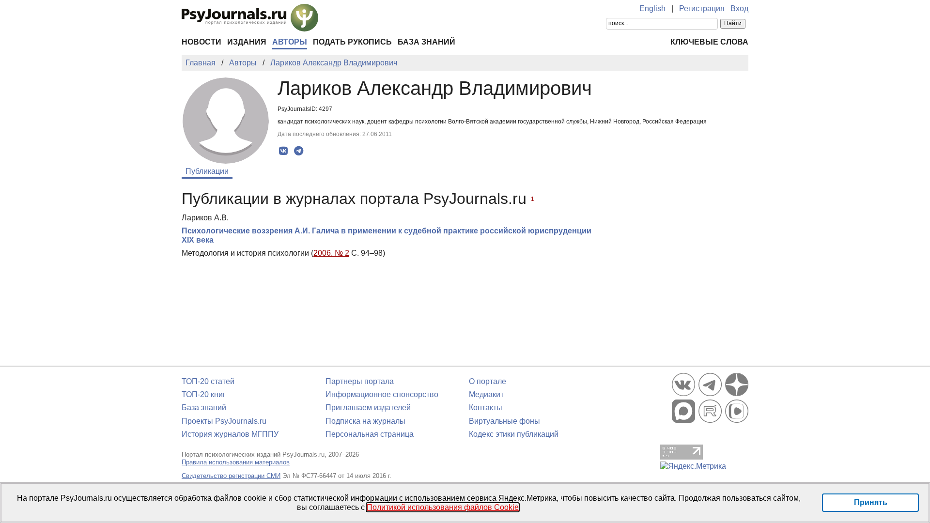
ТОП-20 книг (204, 394)
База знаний (426, 42)
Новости (201, 42)
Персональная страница (370, 434)
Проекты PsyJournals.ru (224, 421)
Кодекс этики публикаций (513, 434)
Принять (870, 502)
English (652, 8)
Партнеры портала (360, 381)
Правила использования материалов (236, 462)
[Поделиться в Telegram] (299, 151)
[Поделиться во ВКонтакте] (284, 151)
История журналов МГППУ (230, 434)
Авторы (289, 42)
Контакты (485, 407)
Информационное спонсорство (382, 394)
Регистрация (702, 8)
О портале (487, 381)
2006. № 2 (331, 253)
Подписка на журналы (365, 421)
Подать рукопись (352, 42)
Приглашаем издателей (368, 407)
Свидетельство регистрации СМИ (231, 475)
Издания (246, 42)
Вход (739, 8)
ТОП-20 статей (208, 381)
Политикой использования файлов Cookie (443, 507)
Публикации (207, 171)
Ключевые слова (709, 42)
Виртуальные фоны (504, 421)
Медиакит (486, 394)
